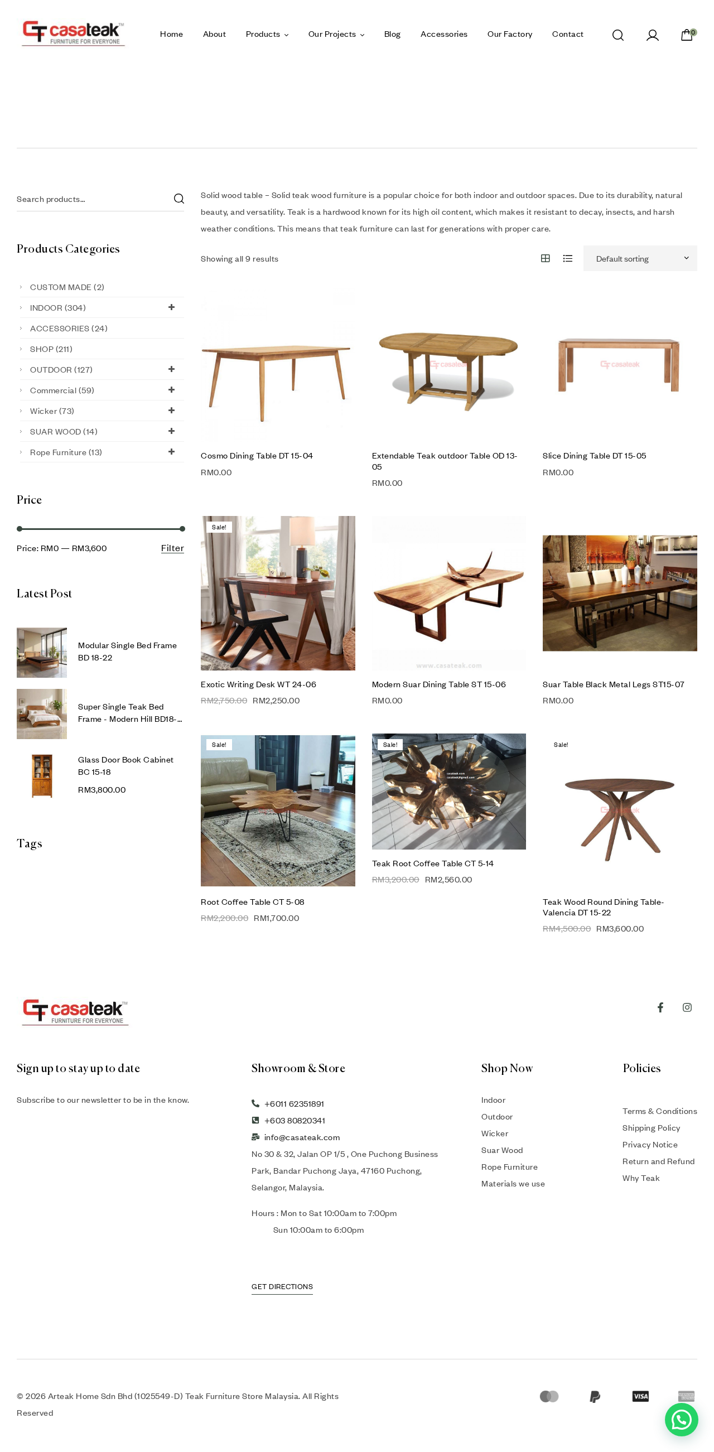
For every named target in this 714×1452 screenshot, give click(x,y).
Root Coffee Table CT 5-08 (253, 901)
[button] (681, 1419)
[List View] (568, 258)
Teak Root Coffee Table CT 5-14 (433, 863)
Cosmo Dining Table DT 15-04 (257, 455)
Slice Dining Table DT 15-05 (595, 455)
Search (178, 198)
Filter (172, 548)
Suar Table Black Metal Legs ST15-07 (614, 684)
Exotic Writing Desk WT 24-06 (258, 684)
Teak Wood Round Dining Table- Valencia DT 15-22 (604, 906)
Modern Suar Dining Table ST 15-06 (439, 684)
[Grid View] (546, 258)
